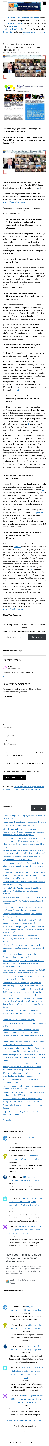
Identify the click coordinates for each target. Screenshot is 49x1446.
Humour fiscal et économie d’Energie (19, 1019)
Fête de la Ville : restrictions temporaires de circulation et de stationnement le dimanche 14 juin (23, 948)
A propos (12, 26)
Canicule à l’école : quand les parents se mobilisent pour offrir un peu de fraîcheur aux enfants (22, 938)
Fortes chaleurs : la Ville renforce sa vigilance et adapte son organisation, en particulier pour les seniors (23, 866)
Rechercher (7, 806)
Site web (5, 740)
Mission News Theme (17, 1443)
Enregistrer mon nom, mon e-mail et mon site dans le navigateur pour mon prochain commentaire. (24, 754)
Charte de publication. (14, 29)
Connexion (7, 1120)
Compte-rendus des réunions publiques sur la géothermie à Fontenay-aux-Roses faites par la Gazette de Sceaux (23, 1013)
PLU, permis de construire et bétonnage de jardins (24, 822)
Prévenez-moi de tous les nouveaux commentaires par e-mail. (23, 763)
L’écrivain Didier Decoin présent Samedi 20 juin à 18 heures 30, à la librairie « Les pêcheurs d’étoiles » (23, 891)
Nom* (4, 724)
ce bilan (17, 546)
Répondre (6, 677)
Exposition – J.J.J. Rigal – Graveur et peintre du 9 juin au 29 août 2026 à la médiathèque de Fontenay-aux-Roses (23, 963)
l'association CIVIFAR (13, 23)
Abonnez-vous (37, 637)
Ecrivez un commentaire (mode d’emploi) (24, 1420)
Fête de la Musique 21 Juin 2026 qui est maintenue (24, 897)
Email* (5, 732)
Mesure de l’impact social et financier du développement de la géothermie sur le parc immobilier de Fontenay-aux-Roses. (22, 1066)
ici (39, 188)
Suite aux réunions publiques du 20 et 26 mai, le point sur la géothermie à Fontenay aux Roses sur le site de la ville (24, 929)
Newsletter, (8, 32)
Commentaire (7, 696)
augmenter (38, 512)
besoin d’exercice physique (32, 506)
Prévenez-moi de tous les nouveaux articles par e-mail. (21, 771)
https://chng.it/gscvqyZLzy (14, 609)
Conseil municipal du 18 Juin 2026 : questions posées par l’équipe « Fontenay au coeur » (25, 1229)
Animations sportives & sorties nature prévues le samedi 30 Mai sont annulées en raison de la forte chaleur (24, 1057)
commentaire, (29, 32)
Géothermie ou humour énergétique (18, 825)
